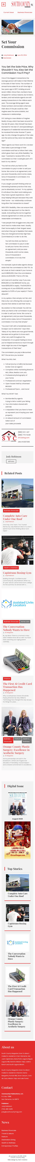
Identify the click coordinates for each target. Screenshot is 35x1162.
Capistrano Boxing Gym (17, 572)
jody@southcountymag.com (12, 1112)
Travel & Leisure (8, 1133)
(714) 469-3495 (7, 1109)
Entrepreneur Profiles (10, 1146)
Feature (18, 739)
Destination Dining (8, 1140)
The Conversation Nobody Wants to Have (16, 628)
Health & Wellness (11, 568)
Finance (7, 679)
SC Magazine (9, 632)
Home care (25, 622)
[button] (31, 4)
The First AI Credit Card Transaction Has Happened (17, 687)
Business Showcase (25, 12)
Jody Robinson (9, 521)
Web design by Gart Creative (17, 1160)
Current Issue (9, 12)
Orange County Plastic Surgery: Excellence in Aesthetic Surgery (16, 750)
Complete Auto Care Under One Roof (15, 517)
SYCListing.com (23, 438)
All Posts (11, 461)
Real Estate (7, 58)
